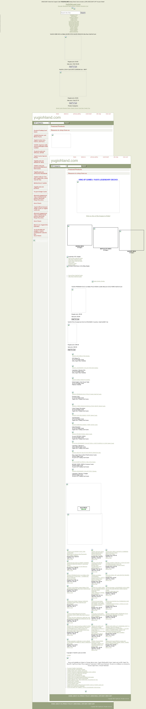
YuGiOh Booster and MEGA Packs (76, 669)
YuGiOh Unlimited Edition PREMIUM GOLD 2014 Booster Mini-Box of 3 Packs (117, 614)
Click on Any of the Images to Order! (98, 216)
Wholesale (65, 6)
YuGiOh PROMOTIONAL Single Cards (82, 434)
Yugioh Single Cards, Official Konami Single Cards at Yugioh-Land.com (85, 684)
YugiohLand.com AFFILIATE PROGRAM (77, 678)
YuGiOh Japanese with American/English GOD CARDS (81, 672)
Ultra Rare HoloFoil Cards (75, 259)
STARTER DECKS (74, 25)
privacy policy (77, 113)
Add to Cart (70, 559)
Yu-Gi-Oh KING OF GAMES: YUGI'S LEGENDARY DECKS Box (83, 687)
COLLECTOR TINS (74, 21)
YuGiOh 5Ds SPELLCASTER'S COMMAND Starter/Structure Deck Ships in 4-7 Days (117, 553)
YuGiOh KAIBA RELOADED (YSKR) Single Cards (85, 424)
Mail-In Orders (72, 6)
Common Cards (72, 263)
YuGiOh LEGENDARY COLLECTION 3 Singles (84, 471)
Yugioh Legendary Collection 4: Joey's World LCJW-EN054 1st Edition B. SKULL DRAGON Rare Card (79, 642)
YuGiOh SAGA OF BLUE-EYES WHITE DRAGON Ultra (86, 452)
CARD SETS (74, 18)
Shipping (78, 6)
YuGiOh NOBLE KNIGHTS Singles (81, 379)
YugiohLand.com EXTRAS (74, 682)
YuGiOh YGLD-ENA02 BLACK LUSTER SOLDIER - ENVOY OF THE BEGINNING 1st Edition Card (97, 643)
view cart (108, 113)
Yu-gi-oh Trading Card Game (74, 668)
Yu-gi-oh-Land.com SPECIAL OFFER (77, 673)
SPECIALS (74, 16)
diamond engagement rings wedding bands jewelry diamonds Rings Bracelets (40, 198)
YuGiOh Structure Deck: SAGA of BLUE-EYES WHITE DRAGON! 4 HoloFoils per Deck (97, 553)
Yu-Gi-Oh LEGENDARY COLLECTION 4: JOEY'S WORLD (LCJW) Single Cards (93, 443)
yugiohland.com (47, 117)
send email (88, 113)
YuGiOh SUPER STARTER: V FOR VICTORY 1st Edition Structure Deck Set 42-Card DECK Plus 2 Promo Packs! (117, 564)
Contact (69, 655)
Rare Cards (71, 262)
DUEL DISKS (73, 27)
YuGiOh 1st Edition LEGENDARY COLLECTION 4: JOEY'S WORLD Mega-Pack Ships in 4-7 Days (98, 577)
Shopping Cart (84, 6)
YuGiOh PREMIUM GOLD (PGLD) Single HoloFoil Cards (86, 394)
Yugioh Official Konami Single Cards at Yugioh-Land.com (41, 208)
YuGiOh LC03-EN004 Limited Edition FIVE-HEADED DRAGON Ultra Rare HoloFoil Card (78, 588)
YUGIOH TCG (74, 15)
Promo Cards (71, 264)
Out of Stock (37, 203)
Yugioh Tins (87, 108)
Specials (60, 6)
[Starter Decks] (84, 544)
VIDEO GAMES (74, 29)
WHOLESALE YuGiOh (73, 681)
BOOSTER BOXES (74, 24)
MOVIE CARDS (74, 26)
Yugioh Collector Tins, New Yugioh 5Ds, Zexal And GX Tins (82, 679)
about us (66, 113)
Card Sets (81, 108)
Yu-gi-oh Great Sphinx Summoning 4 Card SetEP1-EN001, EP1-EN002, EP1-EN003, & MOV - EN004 (98, 604)
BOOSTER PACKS (74, 22)
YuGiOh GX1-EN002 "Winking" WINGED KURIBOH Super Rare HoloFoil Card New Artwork (77, 602)
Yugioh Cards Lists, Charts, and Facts (77, 670)
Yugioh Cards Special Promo (74, 674)
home (57, 113)
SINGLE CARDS (73, 17)
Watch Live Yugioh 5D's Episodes (76, 686)
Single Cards (59, 108)
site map (98, 113)
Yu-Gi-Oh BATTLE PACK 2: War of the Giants (84, 462)
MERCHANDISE (74, 31)
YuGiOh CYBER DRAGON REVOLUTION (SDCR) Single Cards (88, 406)
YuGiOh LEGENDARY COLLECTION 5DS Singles (85, 367)
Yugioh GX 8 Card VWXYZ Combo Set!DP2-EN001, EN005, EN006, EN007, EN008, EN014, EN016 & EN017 (117, 642)
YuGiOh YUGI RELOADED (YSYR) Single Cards (84, 415)
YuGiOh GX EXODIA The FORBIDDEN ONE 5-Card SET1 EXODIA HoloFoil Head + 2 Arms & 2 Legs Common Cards (117, 603)
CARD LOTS (73, 20)
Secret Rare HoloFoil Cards (75, 258)
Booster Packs (67, 108)
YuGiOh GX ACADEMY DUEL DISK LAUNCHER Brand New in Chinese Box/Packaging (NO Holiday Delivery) (77, 553)
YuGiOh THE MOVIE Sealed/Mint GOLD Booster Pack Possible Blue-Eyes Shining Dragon (96, 565)
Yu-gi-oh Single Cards (72, 683)
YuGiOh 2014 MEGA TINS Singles (81, 356)
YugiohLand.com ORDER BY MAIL (76, 675)
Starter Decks (74, 108)
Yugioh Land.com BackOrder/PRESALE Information (80, 677)
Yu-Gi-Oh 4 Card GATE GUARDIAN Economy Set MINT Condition (98, 615)
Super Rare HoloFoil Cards (75, 261)
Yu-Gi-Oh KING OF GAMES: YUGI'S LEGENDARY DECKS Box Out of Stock (40, 232)
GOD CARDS (73, 30)
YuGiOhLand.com (73, 4)
